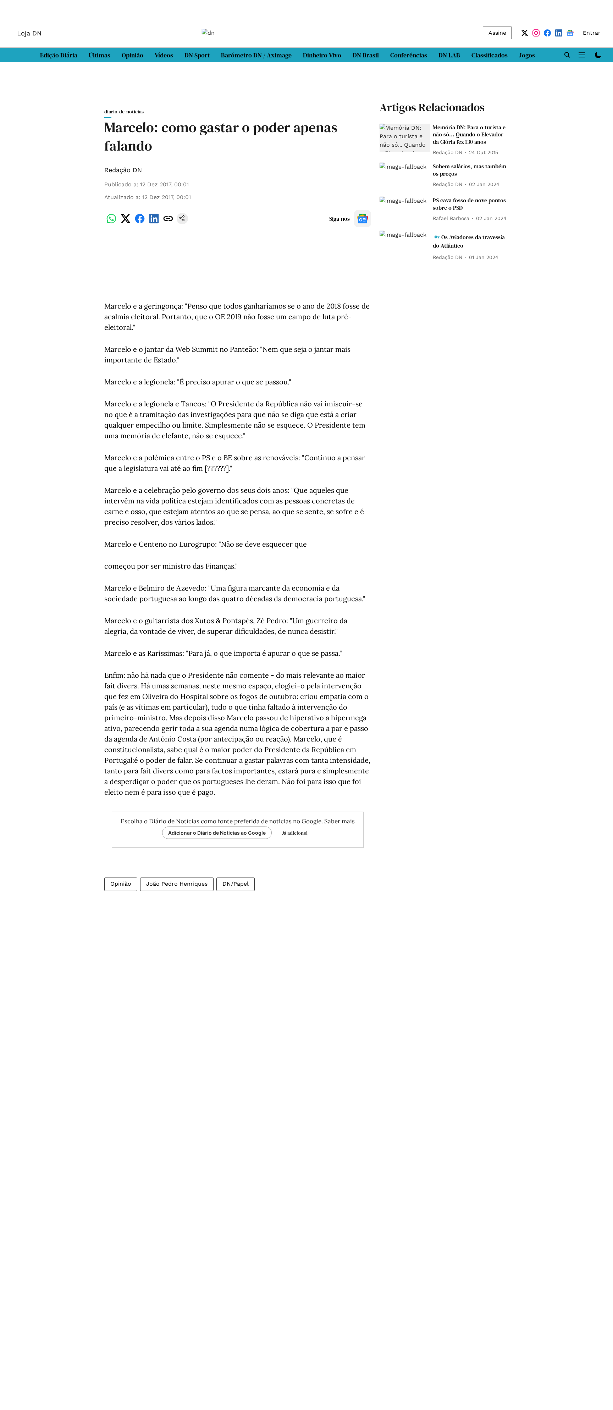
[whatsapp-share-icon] (111, 222)
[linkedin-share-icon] (154, 222)
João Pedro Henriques (177, 883)
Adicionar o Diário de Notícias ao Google (217, 833)
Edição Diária (58, 55)
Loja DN (29, 33)
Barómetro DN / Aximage (256, 55)
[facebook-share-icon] (139, 222)
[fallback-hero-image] (405, 138)
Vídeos (164, 55)
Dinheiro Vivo (322, 55)
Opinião (132, 55)
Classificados (489, 55)
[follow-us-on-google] (362, 218)
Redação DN (123, 170)
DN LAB (449, 55)
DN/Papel (235, 883)
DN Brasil (366, 55)
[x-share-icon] (125, 222)
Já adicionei (295, 832)
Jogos (527, 55)
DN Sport (197, 55)
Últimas (99, 55)
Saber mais (339, 821)
